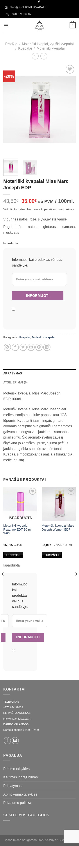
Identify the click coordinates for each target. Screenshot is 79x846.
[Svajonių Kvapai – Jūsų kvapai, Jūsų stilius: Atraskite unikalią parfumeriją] (39, 25)
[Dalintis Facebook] (15, 347)
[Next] (69, 109)
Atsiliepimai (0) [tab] (15, 382)
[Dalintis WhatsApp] (7, 347)
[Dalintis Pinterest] (39, 347)
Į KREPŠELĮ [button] (52, 555)
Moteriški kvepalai (51, 48)
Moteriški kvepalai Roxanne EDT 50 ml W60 (17, 529)
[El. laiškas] (15, 740)
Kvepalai (25, 48)
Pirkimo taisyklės (16, 769)
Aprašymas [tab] (12, 373)
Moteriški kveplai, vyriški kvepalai (48, 44)
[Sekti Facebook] (39, 2)
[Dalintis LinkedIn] (46, 347)
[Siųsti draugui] (31, 347)
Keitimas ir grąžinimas (20, 777)
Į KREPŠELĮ (13, 555)
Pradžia (11, 44)
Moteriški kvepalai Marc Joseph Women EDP (58, 527)
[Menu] (6, 25)
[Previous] (10, 109)
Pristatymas (12, 786)
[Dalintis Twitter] (23, 347)
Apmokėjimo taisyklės (20, 794)
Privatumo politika (17, 803)
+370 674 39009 (13, 707)
